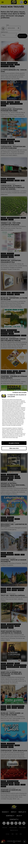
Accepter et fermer (14, 443)
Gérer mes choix (14, 448)
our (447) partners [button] (9, 399)
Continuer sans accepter (20, 392)
